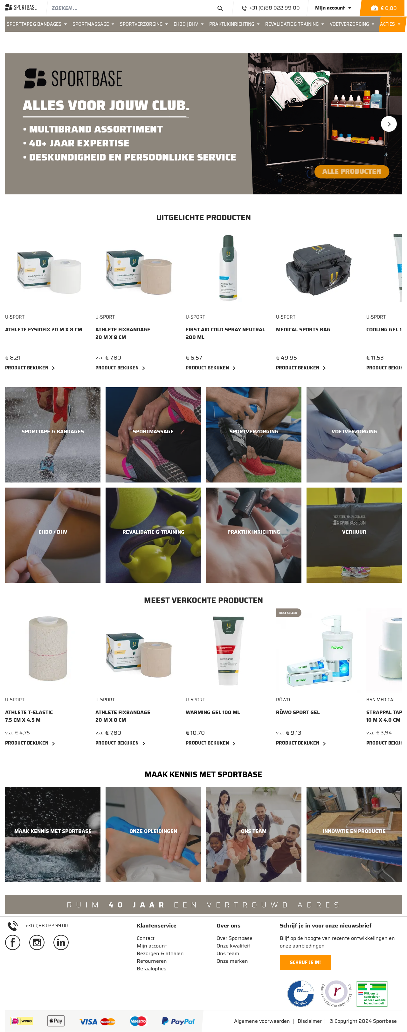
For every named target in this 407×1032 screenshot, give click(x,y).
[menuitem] (38, 24)
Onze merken (232, 961)
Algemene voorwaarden (262, 1021)
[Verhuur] (354, 535)
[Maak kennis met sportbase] (52, 834)
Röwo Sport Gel (298, 712)
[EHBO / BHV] (52, 535)
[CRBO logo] (336, 994)
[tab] (160, 925)
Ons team (228, 953)
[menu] (203, 24)
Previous (18, 124)
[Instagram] (39, 942)
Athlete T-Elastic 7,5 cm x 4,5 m (29, 716)
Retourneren (152, 961)
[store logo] (21, 8)
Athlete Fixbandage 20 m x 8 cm (122, 333)
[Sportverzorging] (253, 434)
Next (389, 124)
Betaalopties (151, 969)
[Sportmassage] (153, 434)
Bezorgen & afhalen (160, 953)
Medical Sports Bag (303, 330)
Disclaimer (310, 1021)
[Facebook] (15, 942)
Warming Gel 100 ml (213, 712)
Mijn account (152, 946)
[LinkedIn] (63, 942)
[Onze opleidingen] (153, 834)
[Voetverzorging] (354, 434)
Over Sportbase (234, 938)
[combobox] (140, 8)
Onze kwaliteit (233, 946)
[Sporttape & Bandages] (52, 434)
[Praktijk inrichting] (253, 535)
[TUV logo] (301, 994)
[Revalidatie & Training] (153, 535)
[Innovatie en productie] (354, 834)
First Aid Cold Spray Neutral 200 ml (225, 333)
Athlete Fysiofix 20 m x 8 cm (43, 330)
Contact (146, 938)
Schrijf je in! (305, 962)
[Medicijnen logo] (372, 994)
